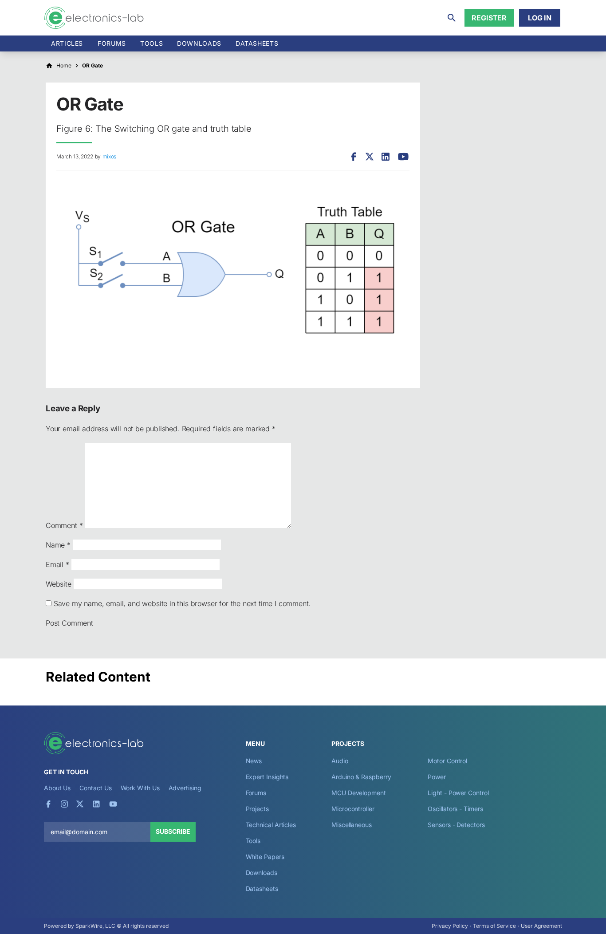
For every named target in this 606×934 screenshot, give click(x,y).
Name (58, 544)
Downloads (261, 872)
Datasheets (257, 43)
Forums (112, 43)
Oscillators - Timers (455, 808)
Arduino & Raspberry (361, 776)
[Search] (452, 17)
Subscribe (173, 831)
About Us (57, 788)
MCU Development (358, 792)
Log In (539, 17)
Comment (64, 525)
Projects (257, 808)
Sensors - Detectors (456, 824)
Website (58, 583)
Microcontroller (352, 808)
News (254, 761)
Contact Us (95, 788)
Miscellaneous (351, 824)
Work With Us (140, 788)
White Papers (265, 856)
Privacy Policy (450, 925)
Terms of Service (494, 925)
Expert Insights (267, 776)
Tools (151, 43)
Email (57, 564)
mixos (109, 156)
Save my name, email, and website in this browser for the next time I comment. (182, 603)
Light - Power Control (458, 792)
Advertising (185, 788)
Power (437, 776)
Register (489, 17)
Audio (339, 761)
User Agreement (541, 925)
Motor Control (447, 761)
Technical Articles (271, 824)
